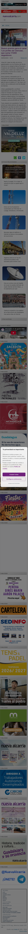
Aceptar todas (14, 474)
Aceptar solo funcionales (14, 483)
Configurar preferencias (14, 479)
